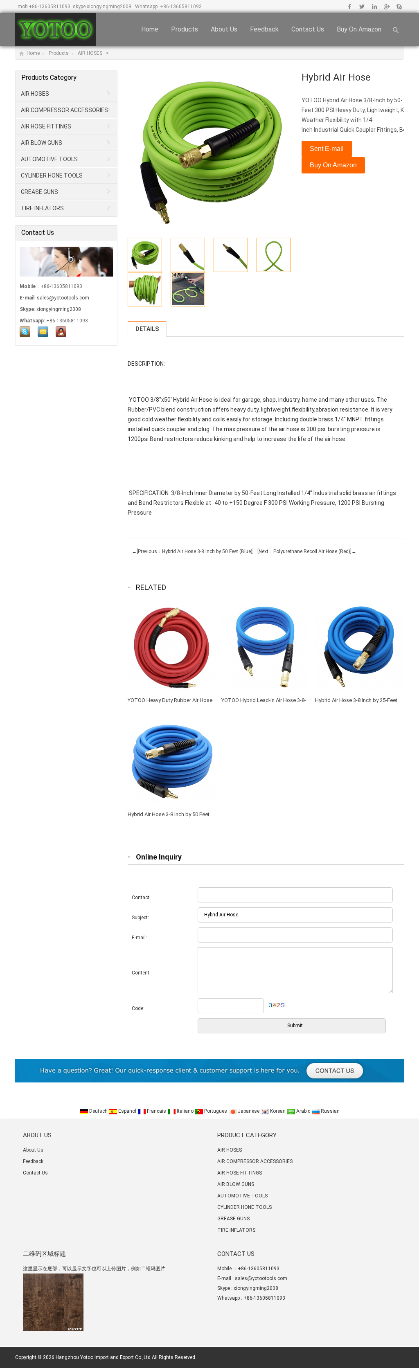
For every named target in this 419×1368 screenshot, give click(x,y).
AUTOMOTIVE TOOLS (49, 159)
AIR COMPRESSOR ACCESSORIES (64, 110)
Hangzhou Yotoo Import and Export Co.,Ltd (103, 1357)
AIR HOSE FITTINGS (46, 126)
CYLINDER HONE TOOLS (52, 175)
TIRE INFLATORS (42, 208)
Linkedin (374, 6)
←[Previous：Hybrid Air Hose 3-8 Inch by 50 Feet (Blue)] (193, 551)
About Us (224, 29)
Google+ (386, 6)
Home (149, 29)
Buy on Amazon (359, 29)
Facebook (350, 6)
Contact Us (307, 29)
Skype (399, 6)
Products (184, 29)
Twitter (362, 6)
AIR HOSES (91, 53)
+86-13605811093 (49, 6)
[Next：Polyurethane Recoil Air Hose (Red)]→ (305, 551)
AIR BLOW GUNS (41, 143)
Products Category (49, 77)
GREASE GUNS (39, 192)
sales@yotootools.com (63, 298)
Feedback (264, 29)
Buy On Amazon (333, 165)
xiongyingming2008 (109, 6)
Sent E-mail (327, 148)
